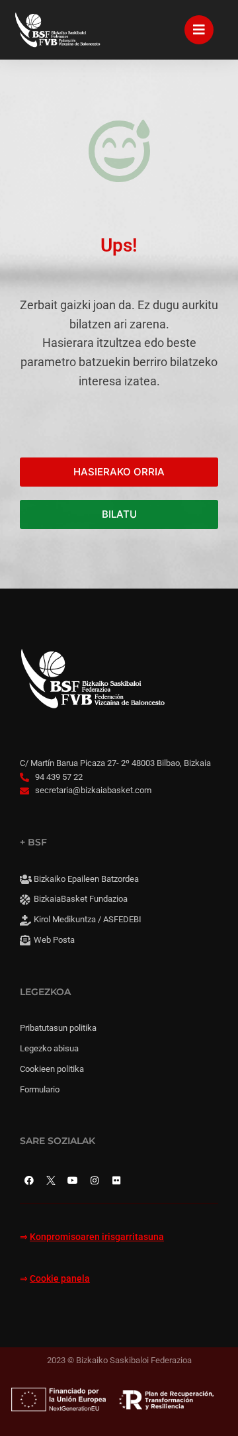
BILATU (119, 514)
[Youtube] (72, 1180)
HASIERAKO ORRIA (119, 471)
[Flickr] (116, 1180)
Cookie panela (60, 1278)
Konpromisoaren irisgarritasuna (97, 1237)
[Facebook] (29, 1180)
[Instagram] (94, 1180)
